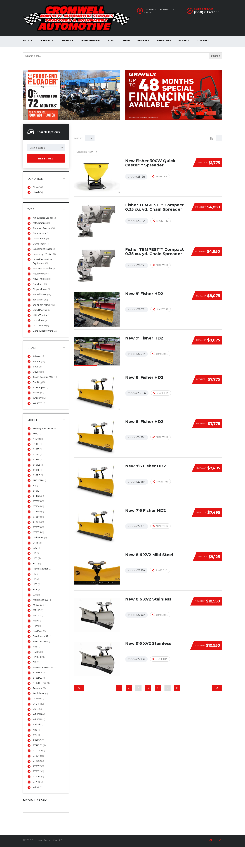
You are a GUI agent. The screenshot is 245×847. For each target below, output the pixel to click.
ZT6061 (38, 776)
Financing (164, 40)
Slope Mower (41, 289)
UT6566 (38, 698)
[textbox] (90, 138)
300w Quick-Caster (44, 428)
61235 (37, 454)
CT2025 (38, 501)
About (27, 40)
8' (35, 485)
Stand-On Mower (44, 304)
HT (36, 579)
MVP (37, 620)
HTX (36, 589)
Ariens (38, 356)
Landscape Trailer (44, 254)
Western (39, 403)
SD (36, 662)
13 (177, 688)
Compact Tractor (44, 228)
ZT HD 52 (39, 745)
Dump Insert (41, 243)
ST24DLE (39, 672)
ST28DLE (39, 677)
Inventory (47, 40)
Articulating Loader (44, 217)
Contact (203, 40)
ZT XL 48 (39, 750)
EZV (36, 547)
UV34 (37, 708)
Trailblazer (40, 693)
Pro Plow (39, 631)
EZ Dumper (40, 387)
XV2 (36, 734)
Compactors (41, 233)
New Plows (41, 273)
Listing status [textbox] (37, 147)
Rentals (143, 40)
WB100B (39, 714)
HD (36, 553)
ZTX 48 (38, 781)
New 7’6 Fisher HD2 (145, 466)
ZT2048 (38, 755)
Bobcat (67, 40)
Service (183, 40)
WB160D (39, 719)
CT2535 (38, 511)
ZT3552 (38, 766)
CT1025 (38, 495)
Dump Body (41, 238)
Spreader (40, 299)
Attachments (41, 222)
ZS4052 (38, 740)
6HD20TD (39, 480)
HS (36, 573)
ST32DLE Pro (41, 683)
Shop (126, 40)
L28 (36, 594)
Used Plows (41, 310)
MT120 (38, 615)
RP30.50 (38, 657)
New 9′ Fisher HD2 (144, 293)
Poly (37, 625)
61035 (37, 449)
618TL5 (38, 475)
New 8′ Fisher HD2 (144, 377)
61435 (37, 459)
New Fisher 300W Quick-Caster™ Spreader (151, 163)
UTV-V (38, 703)
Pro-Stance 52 (42, 636)
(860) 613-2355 (206, 12)
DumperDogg (90, 40)
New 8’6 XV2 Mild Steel (149, 554)
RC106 (38, 651)
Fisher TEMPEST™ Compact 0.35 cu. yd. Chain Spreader (154, 207)
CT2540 (38, 516)
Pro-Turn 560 (41, 641)
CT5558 (38, 532)
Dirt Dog (39, 382)
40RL (37, 433)
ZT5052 (38, 771)
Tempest (39, 688)
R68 (36, 646)
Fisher (38, 392)
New (38, 187)
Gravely (39, 397)
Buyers (38, 371)
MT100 (38, 610)
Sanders (40, 284)
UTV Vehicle (41, 325)
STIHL (111, 40)
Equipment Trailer (44, 248)
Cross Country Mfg (45, 377)
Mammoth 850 (42, 599)
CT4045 (38, 521)
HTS (36, 584)
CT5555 (38, 527)
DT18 (37, 542)
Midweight (40, 605)
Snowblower (42, 294)
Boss (37, 366)
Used (38, 192)
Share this (161, 176)
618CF (37, 470)
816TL (37, 490)
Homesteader (42, 568)
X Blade (38, 724)
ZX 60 (37, 786)
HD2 (37, 558)
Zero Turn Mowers (45, 330)
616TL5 (38, 464)
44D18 (38, 438)
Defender (40, 537)
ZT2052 (38, 760)
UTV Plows (40, 320)
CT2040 (38, 506)
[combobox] (46, 147)
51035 (37, 444)
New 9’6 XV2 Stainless (148, 643)
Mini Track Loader (44, 268)
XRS (36, 729)
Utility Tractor (41, 315)
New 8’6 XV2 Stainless (148, 599)
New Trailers (42, 278)
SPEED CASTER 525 (44, 667)
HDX (37, 563)
